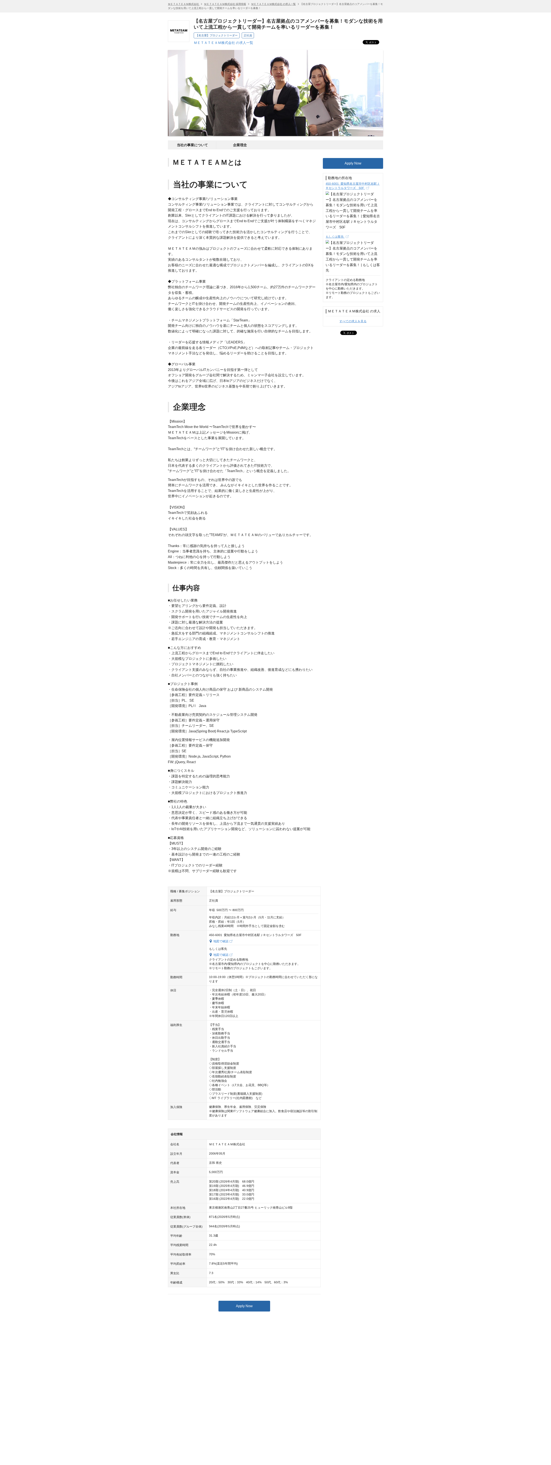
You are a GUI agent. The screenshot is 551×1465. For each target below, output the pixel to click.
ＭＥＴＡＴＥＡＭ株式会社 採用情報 (225, 4)
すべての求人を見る (353, 321)
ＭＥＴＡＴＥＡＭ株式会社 (184, 4)
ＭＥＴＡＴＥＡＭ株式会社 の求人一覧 (273, 4)
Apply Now (244, 1306)
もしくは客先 (335, 236)
